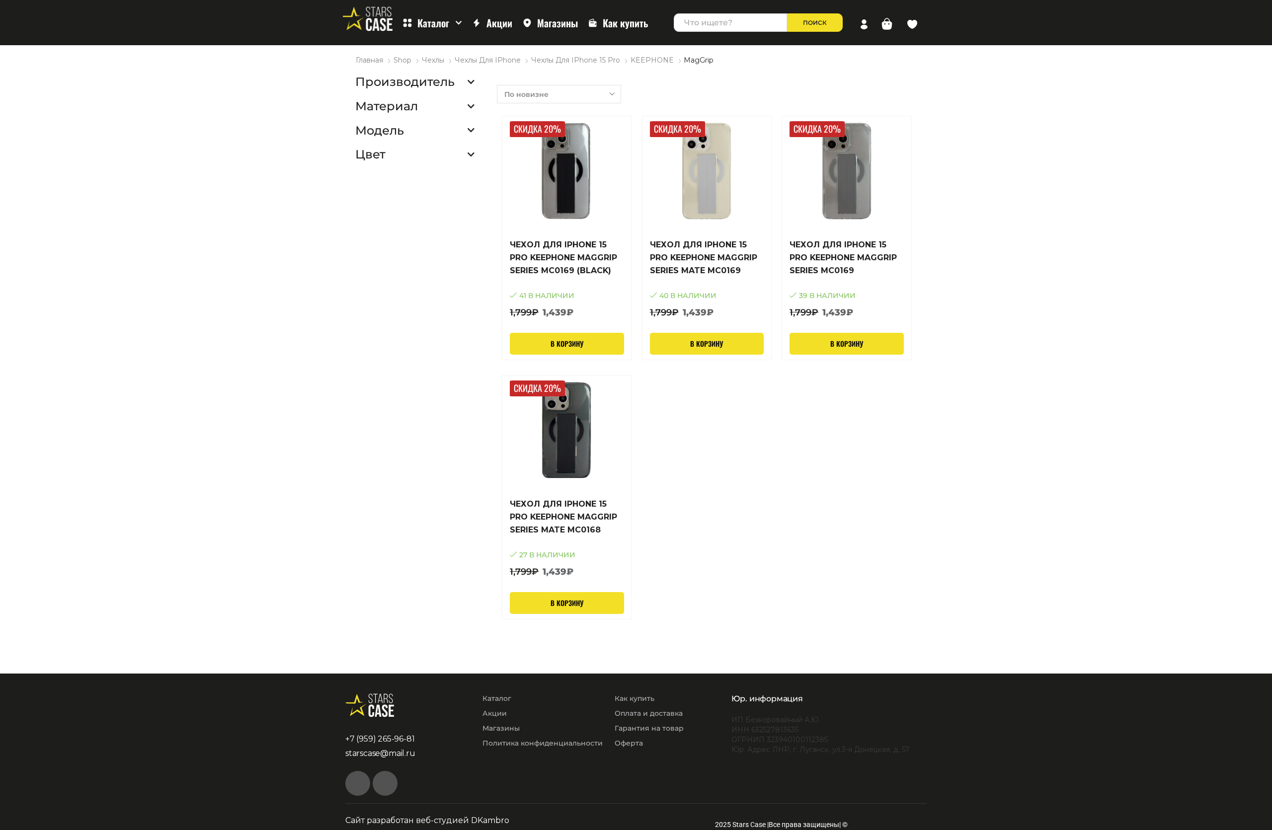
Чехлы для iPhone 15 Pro (575, 60)
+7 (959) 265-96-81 (379, 739)
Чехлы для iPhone (488, 60)
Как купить (625, 22)
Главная (369, 60)
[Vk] (357, 783)
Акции (499, 22)
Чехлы (433, 60)
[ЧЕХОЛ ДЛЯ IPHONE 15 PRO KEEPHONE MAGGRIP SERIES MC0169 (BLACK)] (567, 279)
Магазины (557, 22)
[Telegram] (385, 783)
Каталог (433, 22)
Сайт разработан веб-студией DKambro (427, 820)
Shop (402, 60)
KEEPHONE (652, 60)
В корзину (567, 343)
